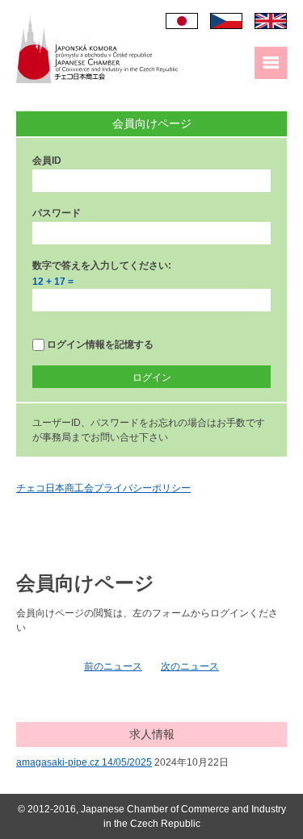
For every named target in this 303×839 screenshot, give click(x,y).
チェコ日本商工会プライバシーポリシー (103, 488)
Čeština (226, 21)
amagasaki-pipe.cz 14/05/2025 (84, 762)
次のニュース (190, 666)
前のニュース (113, 666)
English (271, 21)
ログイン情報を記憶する (99, 344)
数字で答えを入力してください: (101, 265)
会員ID (46, 160)
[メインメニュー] (271, 63)
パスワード (56, 213)
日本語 (182, 21)
